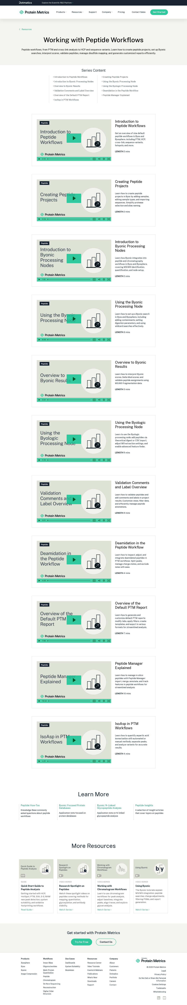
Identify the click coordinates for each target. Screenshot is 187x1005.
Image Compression (29, 974)
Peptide (46, 976)
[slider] (69, 159)
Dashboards (70, 963)
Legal (163, 971)
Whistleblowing (159, 992)
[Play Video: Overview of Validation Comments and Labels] (74, 499)
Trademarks (161, 988)
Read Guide (26, 910)
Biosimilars (69, 970)
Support (93, 12)
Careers (113, 981)
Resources (27, 29)
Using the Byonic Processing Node (119, 81)
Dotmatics (114, 974)
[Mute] (99, 159)
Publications (92, 974)
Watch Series (65, 910)
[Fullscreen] (108, 159)
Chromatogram (49, 980)
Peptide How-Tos (30, 805)
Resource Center (94, 963)
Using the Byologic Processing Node (120, 86)
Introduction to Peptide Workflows (70, 77)
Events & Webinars (95, 970)
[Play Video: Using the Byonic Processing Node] (74, 318)
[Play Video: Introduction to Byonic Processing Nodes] (74, 258)
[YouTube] (164, 998)
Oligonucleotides (50, 966)
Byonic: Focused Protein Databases (72, 806)
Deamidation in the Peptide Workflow (120, 90)
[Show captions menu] (94, 159)
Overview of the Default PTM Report (71, 95)
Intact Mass (48, 963)
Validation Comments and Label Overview (74, 90)
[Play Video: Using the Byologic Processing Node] (74, 439)
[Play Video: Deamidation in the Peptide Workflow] (74, 559)
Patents (113, 970)
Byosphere (25, 963)
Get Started (159, 12)
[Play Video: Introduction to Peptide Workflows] (74, 138)
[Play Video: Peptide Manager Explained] (74, 680)
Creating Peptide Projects (115, 77)
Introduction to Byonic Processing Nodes (74, 81)
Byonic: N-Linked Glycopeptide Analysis (109, 806)
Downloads (92, 981)
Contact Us (106, 942)
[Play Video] (39, 159)
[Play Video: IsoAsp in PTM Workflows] (74, 740)
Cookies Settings (159, 984)
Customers (114, 966)
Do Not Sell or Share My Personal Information (152, 979)
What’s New (92, 977)
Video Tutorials (93, 966)
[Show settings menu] (104, 159)
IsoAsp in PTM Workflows (66, 100)
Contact (113, 985)
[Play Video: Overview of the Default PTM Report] (74, 620)
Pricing (121, 12)
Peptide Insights (144, 805)
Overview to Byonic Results (67, 86)
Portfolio (113, 977)
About (112, 963)
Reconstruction (49, 987)
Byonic (24, 970)
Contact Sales (139, 12)
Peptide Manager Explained (116, 95)
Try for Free (81, 942)
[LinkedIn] (158, 998)
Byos (23, 966)
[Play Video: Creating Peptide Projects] (74, 198)
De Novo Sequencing (51, 984)
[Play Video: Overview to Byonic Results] (74, 379)
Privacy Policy (160, 974)
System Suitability (72, 966)
